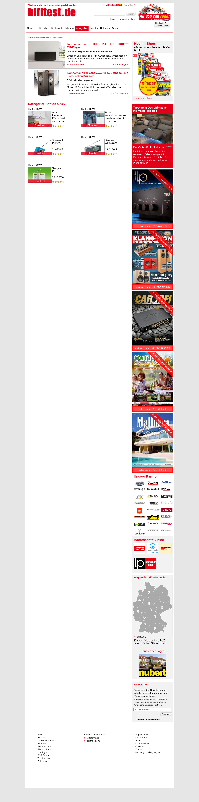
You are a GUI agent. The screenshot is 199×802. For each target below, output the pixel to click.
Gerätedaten (44, 746)
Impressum (141, 734)
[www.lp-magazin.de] (139, 571)
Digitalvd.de (93, 737)
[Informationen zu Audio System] (153, 483)
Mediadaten (141, 737)
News (30, 28)
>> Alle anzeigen (119, 64)
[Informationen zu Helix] (153, 504)
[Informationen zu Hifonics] (166, 504)
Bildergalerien (44, 749)
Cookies (139, 746)
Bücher (41, 737)
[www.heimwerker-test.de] (166, 556)
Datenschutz (142, 743)
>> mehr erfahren (143, 98)
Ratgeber (105, 28)
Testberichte (42, 28)
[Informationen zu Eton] (153, 497)
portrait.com (93, 740)
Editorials (42, 761)
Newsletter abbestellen (148, 719)
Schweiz (141, 636)
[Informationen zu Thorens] (166, 525)
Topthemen (43, 758)
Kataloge (42, 752)
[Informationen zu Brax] (139, 490)
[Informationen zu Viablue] (139, 532)
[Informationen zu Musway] (139, 518)
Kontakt (139, 749)
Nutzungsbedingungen (147, 752)
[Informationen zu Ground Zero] (139, 504)
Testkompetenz (45, 740)
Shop (115, 28)
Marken (69, 28)
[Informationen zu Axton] (166, 483)
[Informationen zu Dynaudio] (153, 490)
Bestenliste (57, 28)
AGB (137, 740)
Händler (94, 28)
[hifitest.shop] (150, 571)
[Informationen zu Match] (153, 511)
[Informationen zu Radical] (139, 525)
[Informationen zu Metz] (166, 511)
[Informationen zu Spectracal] (153, 525)
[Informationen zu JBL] (139, 511)
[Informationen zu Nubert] (153, 518)
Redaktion (42, 743)
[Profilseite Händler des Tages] (152, 676)
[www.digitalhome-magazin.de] (139, 556)
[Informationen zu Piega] (166, 518)
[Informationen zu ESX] (139, 497)
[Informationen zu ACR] (139, 483)
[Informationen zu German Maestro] (166, 497)
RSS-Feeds (43, 755)
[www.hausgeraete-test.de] (152, 556)
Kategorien (81, 28)
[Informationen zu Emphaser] (166, 490)
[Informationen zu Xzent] (153, 532)
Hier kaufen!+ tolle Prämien (161, 24)
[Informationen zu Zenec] (166, 532)
